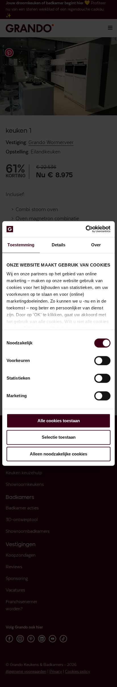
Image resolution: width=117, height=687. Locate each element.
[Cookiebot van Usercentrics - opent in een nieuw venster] (85, 229)
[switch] (102, 360)
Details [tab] (59, 244)
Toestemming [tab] (20, 244)
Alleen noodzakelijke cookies (58, 453)
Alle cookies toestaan (58, 420)
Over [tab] (96, 244)
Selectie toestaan (59, 437)
